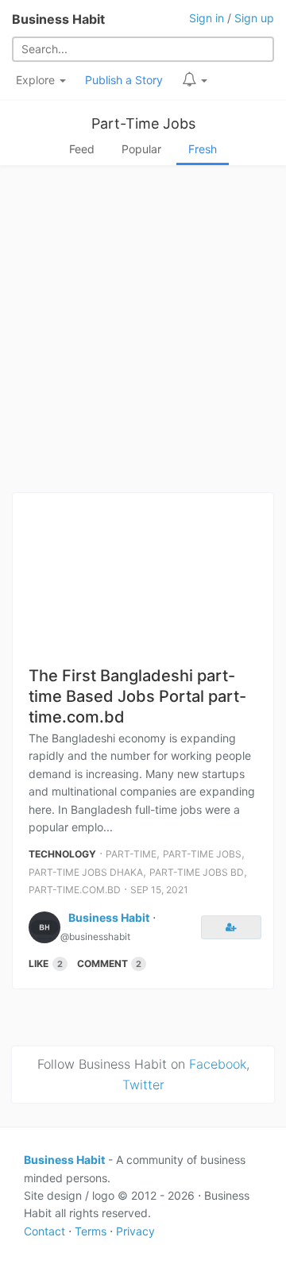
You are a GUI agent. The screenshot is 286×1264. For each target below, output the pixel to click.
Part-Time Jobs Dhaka (86, 872)
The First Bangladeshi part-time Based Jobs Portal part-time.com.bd (137, 696)
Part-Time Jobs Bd (196, 872)
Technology (62, 854)
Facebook (217, 1064)
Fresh (202, 149)
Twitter (143, 1085)
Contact (44, 1231)
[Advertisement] (143, 333)
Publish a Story (124, 80)
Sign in (206, 18)
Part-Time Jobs (143, 123)
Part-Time (131, 854)
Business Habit (58, 19)
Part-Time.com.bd (75, 890)
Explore (37, 80)
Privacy (135, 1231)
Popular (141, 149)
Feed (82, 149)
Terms (90, 1231)
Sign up (254, 18)
